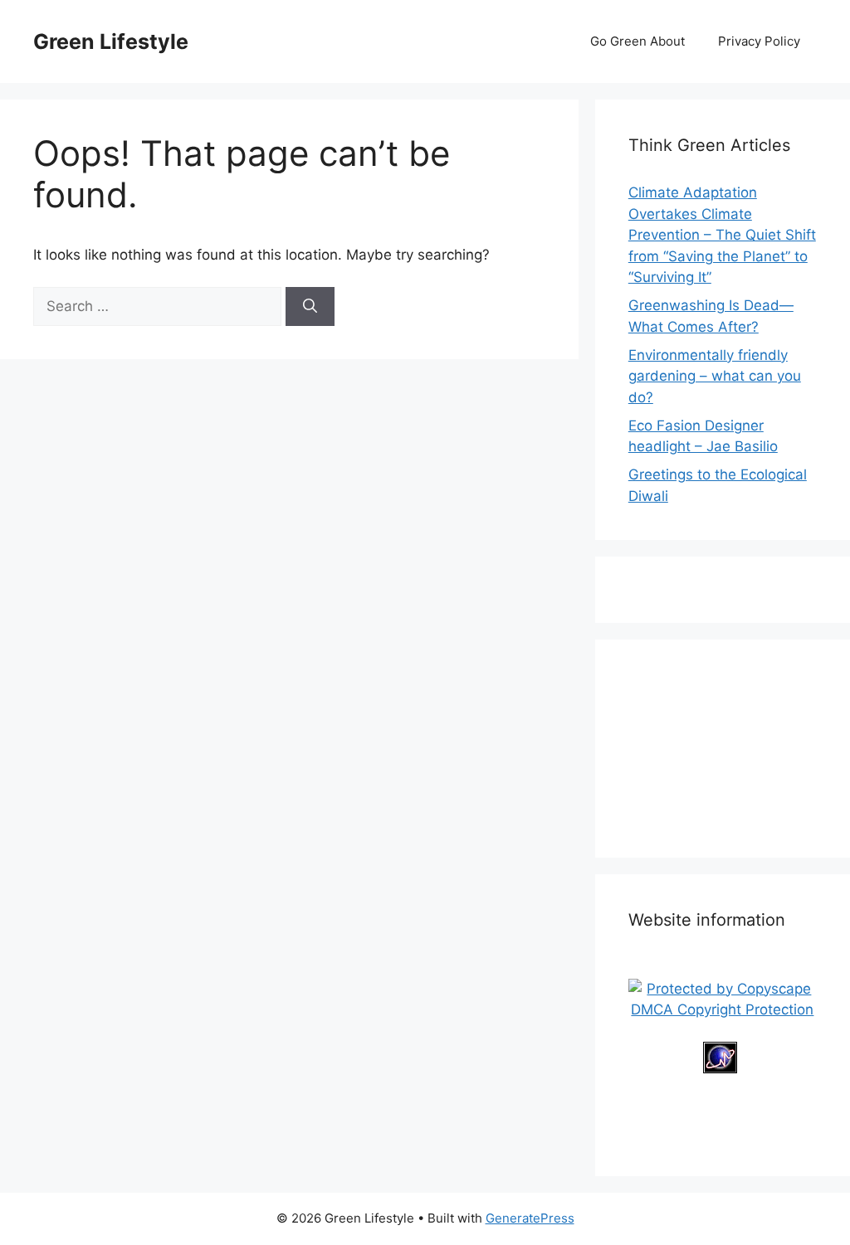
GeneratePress (530, 1218)
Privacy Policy (759, 41)
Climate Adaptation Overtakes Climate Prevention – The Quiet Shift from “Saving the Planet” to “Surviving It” (722, 234)
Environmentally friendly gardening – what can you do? (714, 376)
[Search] (310, 307)
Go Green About (637, 41)
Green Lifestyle (110, 41)
